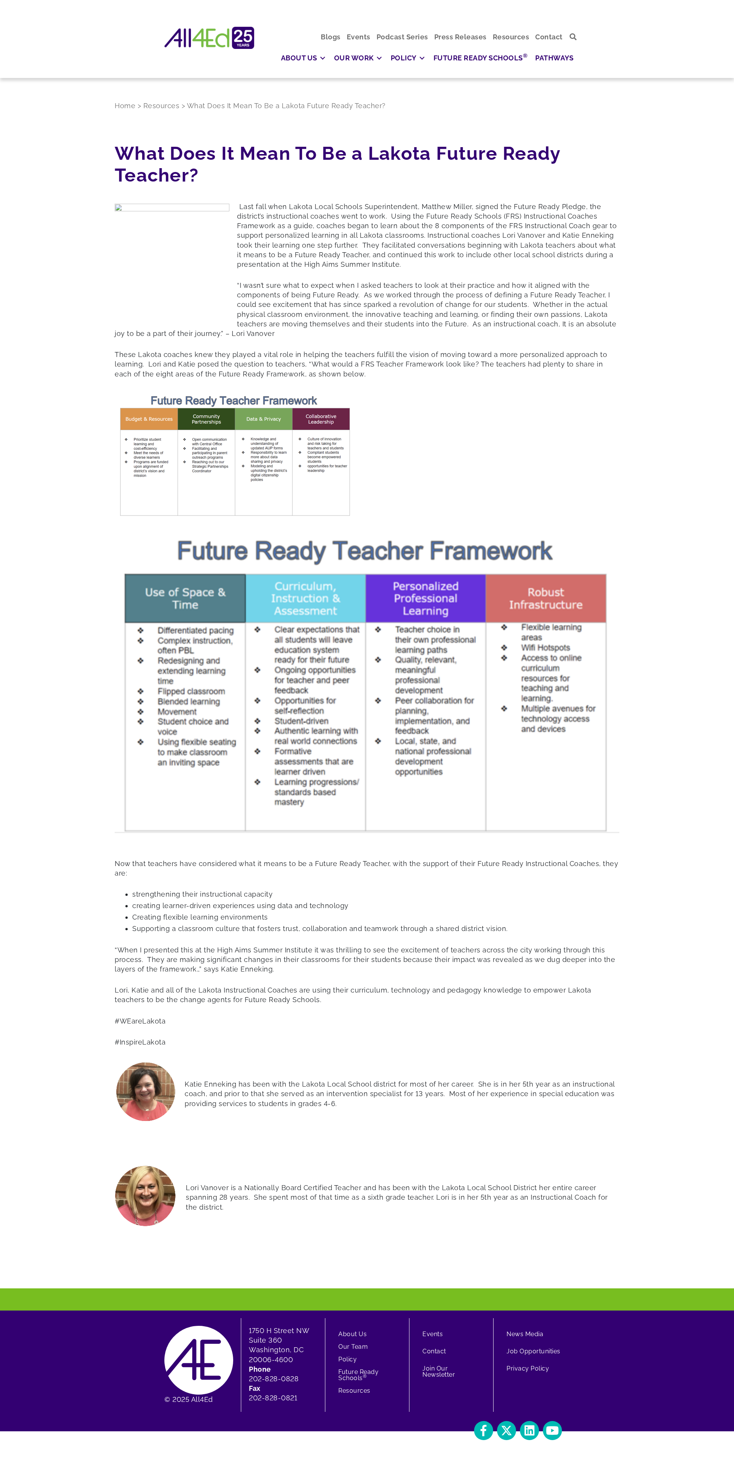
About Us (352, 1334)
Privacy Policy (528, 1368)
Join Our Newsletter (438, 1371)
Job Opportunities (533, 1351)
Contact (434, 1351)
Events (432, 1334)
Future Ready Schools (358, 1375)
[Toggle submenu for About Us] (322, 58)
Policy (347, 1359)
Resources (354, 1390)
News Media (525, 1334)
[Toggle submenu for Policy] (422, 58)
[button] (573, 36)
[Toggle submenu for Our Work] (379, 58)
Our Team (353, 1346)
